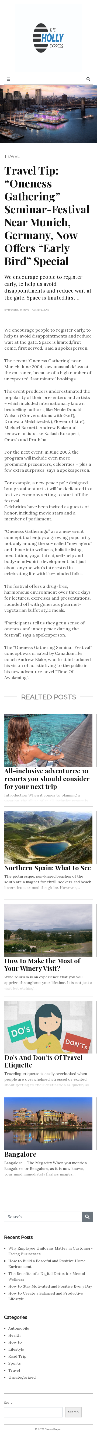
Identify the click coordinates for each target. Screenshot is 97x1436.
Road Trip (17, 1356)
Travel (12, 156)
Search (9, 1402)
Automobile (18, 1328)
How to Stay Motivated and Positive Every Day (50, 1286)
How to (15, 1342)
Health (14, 1335)
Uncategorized (22, 1377)
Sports (14, 1363)
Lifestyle (16, 1349)
